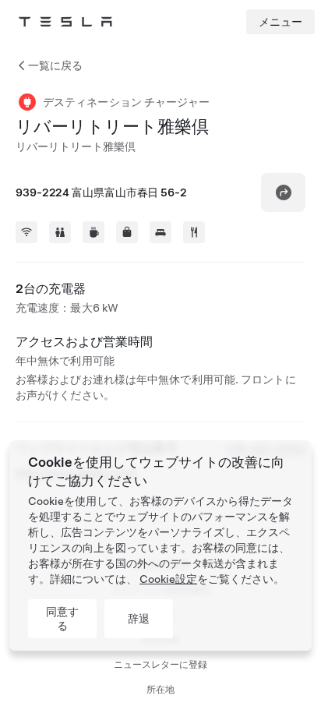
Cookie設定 (168, 579)
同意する (62, 618)
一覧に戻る (55, 65)
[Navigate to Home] (65, 21)
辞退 (139, 618)
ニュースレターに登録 (160, 664)
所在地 (160, 689)
